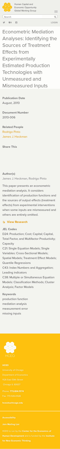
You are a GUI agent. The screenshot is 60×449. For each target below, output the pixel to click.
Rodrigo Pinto (11, 131)
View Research (17, 222)
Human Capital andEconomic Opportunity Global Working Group (25, 7)
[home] (7, 6)
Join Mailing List (10, 424)
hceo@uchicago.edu (12, 402)
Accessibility (9, 417)
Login (54, 22)
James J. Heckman (14, 136)
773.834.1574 (17, 391)
